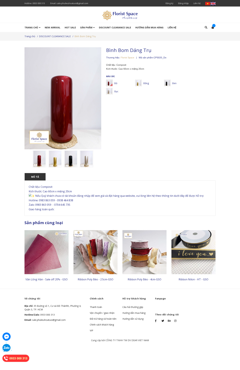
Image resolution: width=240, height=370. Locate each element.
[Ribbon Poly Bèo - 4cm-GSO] (144, 252)
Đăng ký (169, 3)
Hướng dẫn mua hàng (133, 312)
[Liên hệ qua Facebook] (6, 337)
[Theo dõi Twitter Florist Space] (163, 320)
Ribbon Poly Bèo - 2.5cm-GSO (95, 279)
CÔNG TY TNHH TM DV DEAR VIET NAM (127, 340)
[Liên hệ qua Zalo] (6, 348)
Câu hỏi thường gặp (132, 307)
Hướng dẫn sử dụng (133, 318)
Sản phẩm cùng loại (43, 222)
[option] (39, 159)
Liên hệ (196, 3)
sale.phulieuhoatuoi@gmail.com (72, 3)
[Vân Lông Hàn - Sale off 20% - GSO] (46, 252)
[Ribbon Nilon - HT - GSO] (193, 252)
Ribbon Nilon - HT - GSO (193, 279)
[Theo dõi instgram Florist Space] (175, 320)
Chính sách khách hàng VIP (102, 327)
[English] (213, 3)
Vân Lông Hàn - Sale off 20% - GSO (46, 279)
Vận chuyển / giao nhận (102, 312)
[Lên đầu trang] (231, 354)
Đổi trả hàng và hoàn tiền (103, 318)
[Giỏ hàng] (211, 27)
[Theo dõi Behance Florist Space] (169, 320)
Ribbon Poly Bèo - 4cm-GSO (144, 279)
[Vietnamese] (208, 3)
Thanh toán (96, 307)
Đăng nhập (183, 3)
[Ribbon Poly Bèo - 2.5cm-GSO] (95, 252)
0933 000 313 (38, 3)
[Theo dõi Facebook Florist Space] (156, 320)
